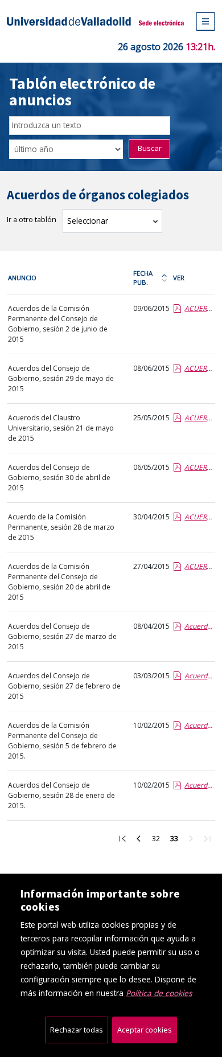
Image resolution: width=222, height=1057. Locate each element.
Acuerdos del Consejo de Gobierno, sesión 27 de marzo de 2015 (62, 636)
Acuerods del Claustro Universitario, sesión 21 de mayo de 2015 (61, 428)
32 (158, 840)
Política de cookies (159, 993)
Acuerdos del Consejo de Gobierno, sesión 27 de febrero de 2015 (64, 686)
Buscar (150, 148)
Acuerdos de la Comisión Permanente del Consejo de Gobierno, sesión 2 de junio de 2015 (58, 324)
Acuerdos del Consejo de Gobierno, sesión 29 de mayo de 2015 (61, 378)
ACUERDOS (199, 308)
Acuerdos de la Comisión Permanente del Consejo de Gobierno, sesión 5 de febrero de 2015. (62, 740)
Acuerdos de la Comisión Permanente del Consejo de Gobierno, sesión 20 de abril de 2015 (59, 582)
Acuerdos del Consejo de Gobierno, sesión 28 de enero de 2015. (61, 795)
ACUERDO (199, 517)
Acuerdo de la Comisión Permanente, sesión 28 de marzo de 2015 (61, 527)
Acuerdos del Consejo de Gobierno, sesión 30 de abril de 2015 (59, 477)
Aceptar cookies (144, 1030)
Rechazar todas (76, 1030)
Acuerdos (199, 626)
